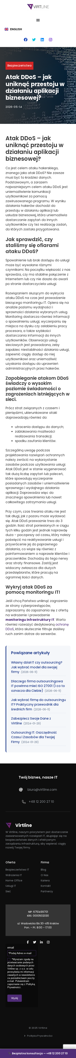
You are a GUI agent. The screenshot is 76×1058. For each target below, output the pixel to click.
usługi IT (11, 886)
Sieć (8, 891)
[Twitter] (34, 39)
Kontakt (46, 886)
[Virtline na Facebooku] (27, 942)
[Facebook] (25, 39)
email (10, 947)
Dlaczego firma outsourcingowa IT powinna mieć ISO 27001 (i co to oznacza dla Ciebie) (38, 686)
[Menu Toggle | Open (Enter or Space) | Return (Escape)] (38, 20)
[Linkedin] (42, 39)
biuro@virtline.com (42, 789)
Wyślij (14, 998)
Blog (43, 869)
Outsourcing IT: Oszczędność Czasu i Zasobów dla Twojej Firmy (34, 737)
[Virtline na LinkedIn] (41, 942)
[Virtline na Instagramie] (48, 942)
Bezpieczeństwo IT (17, 869)
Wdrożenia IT (14, 875)
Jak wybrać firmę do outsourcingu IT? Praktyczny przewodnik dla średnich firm (38, 704)
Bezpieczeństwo (19, 65)
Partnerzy (47, 891)
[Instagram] (50, 39)
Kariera (45, 880)
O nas (44, 875)
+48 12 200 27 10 (41, 801)
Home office (14, 880)
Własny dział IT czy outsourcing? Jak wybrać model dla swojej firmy (36, 667)
